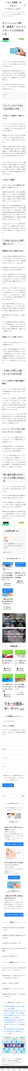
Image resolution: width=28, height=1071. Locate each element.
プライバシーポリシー (7, 1062)
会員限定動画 (18, 1059)
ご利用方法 (10, 1060)
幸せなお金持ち (14, 877)
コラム (12, 1059)
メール (5, 758)
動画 (14, 1070)
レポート (8, 1059)
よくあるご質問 (17, 1062)
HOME (3, 1059)
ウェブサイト (8, 552)
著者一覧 (4, 1060)
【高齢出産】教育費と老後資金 (15, 915)
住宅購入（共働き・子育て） (14, 844)
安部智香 (11, 867)
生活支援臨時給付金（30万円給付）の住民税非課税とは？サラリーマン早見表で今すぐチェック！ (14, 1022)
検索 (23, 796)
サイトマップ (12, 1064)
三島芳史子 (12, 831)
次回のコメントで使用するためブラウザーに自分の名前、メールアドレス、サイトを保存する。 (14, 778)
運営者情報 (16, 1060)
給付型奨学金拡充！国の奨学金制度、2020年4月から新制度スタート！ (14, 1031)
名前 (4, 749)
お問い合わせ (5, 1064)
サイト (4, 766)
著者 (19, 1070)
